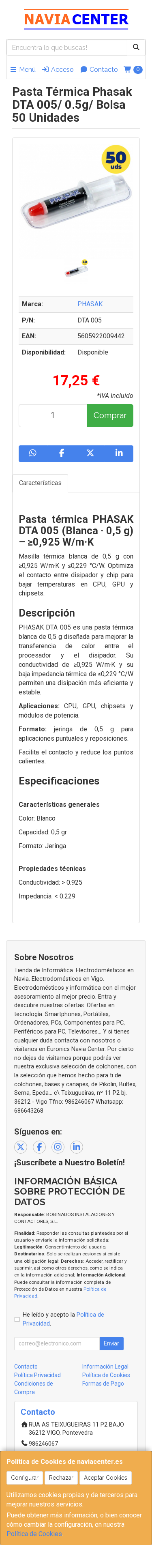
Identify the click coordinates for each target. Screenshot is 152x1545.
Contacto (103, 69)
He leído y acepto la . (63, 1319)
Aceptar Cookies (105, 1477)
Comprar (110, 415)
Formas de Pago (103, 1383)
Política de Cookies (34, 1534)
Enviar (111, 1343)
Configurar (25, 1477)
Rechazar (61, 1477)
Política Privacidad (37, 1375)
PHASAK (90, 304)
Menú (26, 69)
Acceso (61, 69)
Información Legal (105, 1366)
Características (40, 483)
